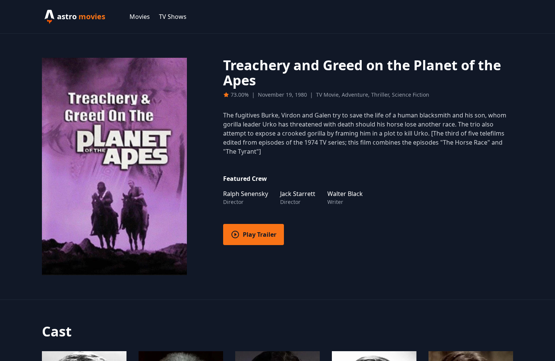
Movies (140, 16)
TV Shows (173, 16)
